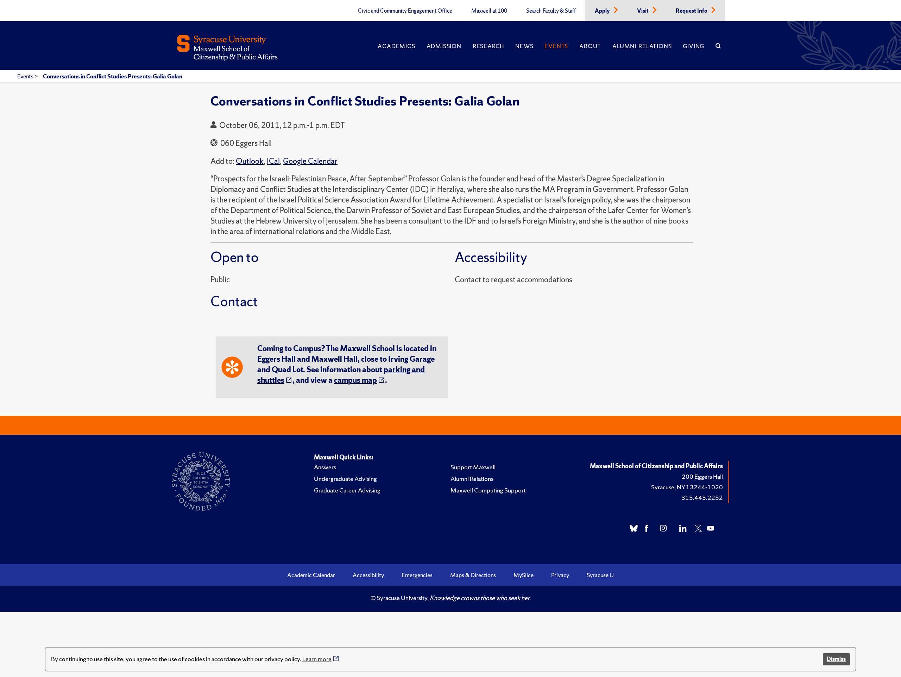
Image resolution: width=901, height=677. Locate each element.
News (524, 46)
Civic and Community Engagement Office (405, 10)
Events (556, 46)
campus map (355, 380)
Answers (325, 467)
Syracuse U (600, 575)
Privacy (560, 575)
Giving (693, 46)
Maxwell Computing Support (488, 490)
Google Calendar (310, 161)
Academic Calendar (311, 575)
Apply (603, 10)
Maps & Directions (473, 575)
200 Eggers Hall (702, 476)
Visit (643, 10)
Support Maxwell (473, 467)
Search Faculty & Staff (551, 10)
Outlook (250, 161)
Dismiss (836, 659)
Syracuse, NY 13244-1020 (687, 487)
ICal (273, 161)
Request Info (692, 10)
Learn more (317, 659)
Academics (396, 46)
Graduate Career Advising (347, 490)
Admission (444, 46)
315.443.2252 (702, 498)
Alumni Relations (642, 46)
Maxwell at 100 (489, 10)
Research (488, 46)
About (590, 46)
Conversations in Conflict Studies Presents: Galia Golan (112, 76)
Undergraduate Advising (345, 479)
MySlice (523, 575)
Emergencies (417, 575)
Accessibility (368, 575)
